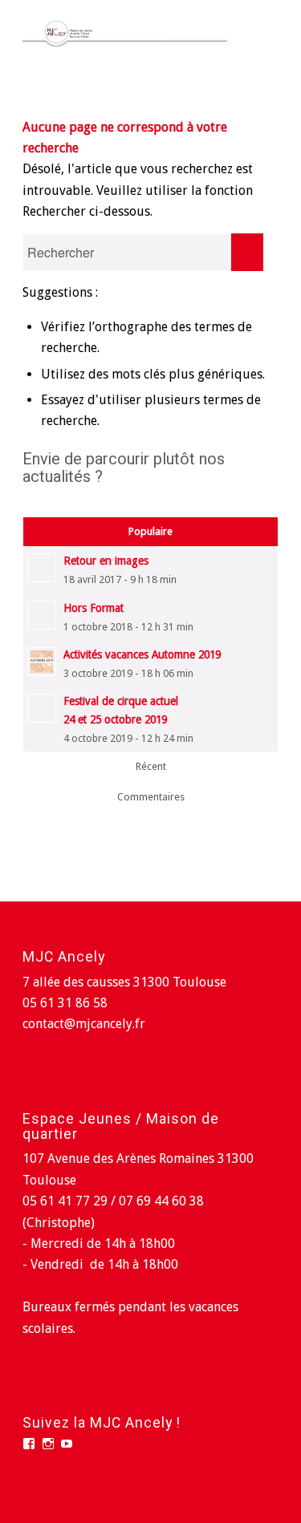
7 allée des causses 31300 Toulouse (124, 982)
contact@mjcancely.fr (83, 1023)
